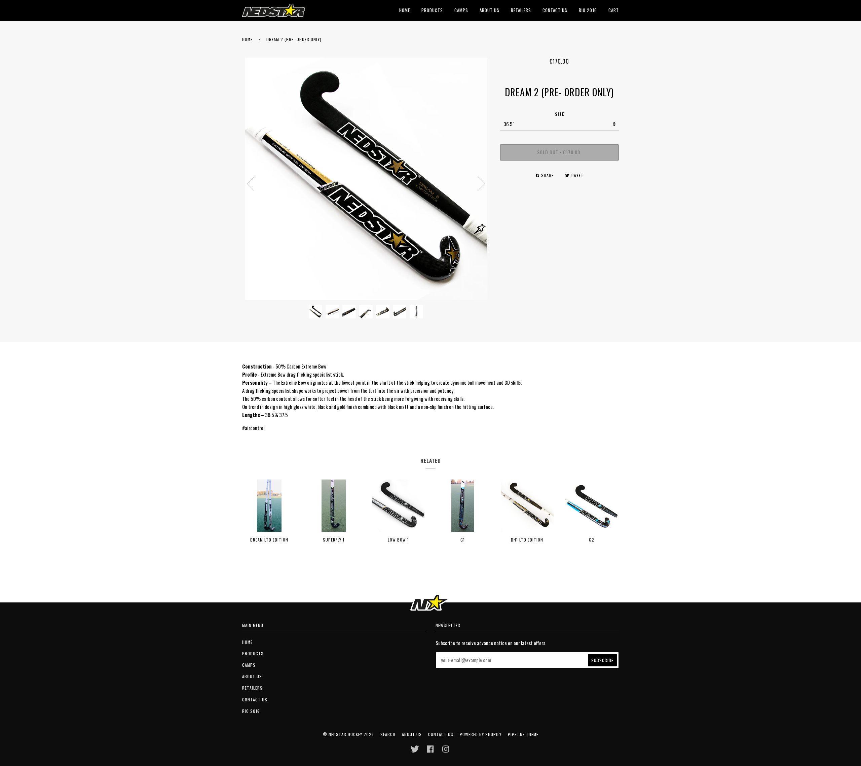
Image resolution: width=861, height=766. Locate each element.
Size (559, 114)
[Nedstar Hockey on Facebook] (430, 751)
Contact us (554, 10)
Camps (461, 10)
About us (489, 10)
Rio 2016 (588, 10)
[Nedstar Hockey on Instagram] (445, 751)
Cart (613, 10)
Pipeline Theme (523, 734)
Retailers (521, 10)
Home (404, 10)
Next (482, 183)
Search (388, 734)
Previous (251, 183)
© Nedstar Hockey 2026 (348, 734)
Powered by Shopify (480, 734)
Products (432, 10)
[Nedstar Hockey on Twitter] (415, 751)
